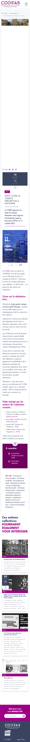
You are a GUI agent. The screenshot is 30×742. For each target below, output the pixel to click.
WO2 (17, 426)
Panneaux (8, 497)
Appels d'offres (21, 739)
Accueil (5, 13)
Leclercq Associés (12, 416)
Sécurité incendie (11, 488)
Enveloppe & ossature (13, 492)
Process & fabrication (13, 485)
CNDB (7, 271)
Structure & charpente (17, 504)
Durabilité (8, 480)
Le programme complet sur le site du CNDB (17, 455)
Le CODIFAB (7, 739)
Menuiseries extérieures (13, 495)
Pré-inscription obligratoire (15, 462)
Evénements (9, 507)
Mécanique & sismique (17, 483)
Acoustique (21, 478)
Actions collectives (14, 13)
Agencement (20, 490)
